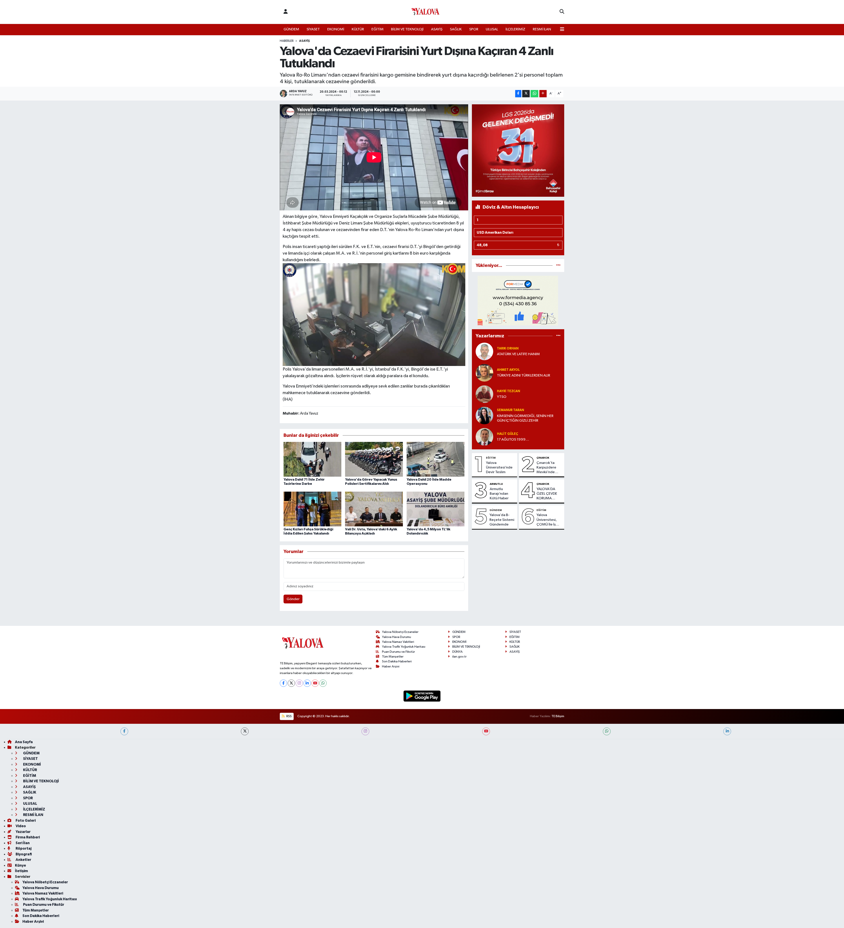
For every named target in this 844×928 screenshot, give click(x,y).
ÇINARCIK (543, 457)
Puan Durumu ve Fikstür (398, 651)
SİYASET (313, 29)
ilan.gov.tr (459, 656)
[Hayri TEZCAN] (484, 394)
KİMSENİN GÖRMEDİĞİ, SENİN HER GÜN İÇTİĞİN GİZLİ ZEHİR (525, 418)
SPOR (473, 29)
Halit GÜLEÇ (507, 434)
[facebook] (124, 731)
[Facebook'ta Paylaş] (518, 93)
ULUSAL (492, 29)
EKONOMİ (335, 29)
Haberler (287, 40)
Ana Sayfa (24, 742)
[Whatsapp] (323, 683)
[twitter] (245, 731)
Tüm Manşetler (393, 656)
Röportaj (23, 848)
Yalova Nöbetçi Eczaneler (400, 632)
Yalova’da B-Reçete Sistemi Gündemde (501, 519)
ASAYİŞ (436, 29)
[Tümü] (558, 265)
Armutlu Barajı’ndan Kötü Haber (499, 493)
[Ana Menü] (562, 29)
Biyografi (23, 854)
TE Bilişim (557, 716)
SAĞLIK (456, 29)
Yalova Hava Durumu (396, 637)
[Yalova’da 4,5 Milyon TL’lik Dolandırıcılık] (435, 509)
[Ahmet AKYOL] (484, 373)
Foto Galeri (25, 820)
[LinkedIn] (307, 683)
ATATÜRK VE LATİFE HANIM (518, 354)
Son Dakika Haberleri (397, 661)
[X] (291, 683)
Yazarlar (23, 832)
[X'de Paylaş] (526, 93)
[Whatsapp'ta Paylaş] (534, 93)
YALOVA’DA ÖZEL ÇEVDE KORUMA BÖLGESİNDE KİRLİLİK (547, 494)
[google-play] (422, 696)
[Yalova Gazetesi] (425, 12)
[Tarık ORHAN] (484, 351)
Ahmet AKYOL (508, 369)
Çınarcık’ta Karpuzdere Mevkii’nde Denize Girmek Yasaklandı (549, 468)
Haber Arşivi (390, 666)
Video (20, 826)
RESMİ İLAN (542, 29)
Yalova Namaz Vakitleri (398, 641)
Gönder (293, 599)
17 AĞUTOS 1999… (513, 439)
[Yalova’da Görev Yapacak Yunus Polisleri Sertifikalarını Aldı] (374, 459)
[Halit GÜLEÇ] (484, 437)
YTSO (501, 397)
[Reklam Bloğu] (518, 150)
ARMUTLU (496, 484)
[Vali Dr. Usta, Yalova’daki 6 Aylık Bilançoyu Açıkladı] (374, 509)
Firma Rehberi (27, 837)
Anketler (23, 860)
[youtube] (486, 731)
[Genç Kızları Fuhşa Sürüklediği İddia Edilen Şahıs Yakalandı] (312, 509)
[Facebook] (283, 683)
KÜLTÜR (358, 29)
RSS (289, 716)
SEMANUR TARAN (510, 410)
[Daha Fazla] (543, 93)
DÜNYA (457, 651)
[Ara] (562, 12)
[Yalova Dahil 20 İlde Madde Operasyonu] (435, 459)
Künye (20, 865)
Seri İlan (22, 843)
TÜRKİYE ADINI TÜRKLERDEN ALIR (523, 375)
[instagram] (365, 731)
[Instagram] (299, 683)
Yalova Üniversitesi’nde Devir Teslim (499, 467)
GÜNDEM (291, 29)
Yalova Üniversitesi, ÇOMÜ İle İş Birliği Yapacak (548, 520)
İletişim (21, 871)
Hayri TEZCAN (508, 391)
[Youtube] (315, 683)
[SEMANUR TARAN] (484, 415)
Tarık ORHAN (507, 348)
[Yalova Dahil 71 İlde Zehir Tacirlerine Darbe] (312, 459)
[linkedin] (727, 731)
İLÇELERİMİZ (515, 29)
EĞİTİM (377, 29)
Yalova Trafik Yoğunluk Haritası (403, 646)
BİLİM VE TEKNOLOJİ (407, 29)
